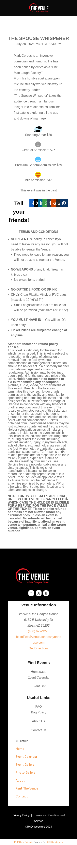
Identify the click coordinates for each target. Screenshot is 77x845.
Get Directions (39, 648)
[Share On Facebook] (33, 203)
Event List (38, 686)
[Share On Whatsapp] (46, 203)
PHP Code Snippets (23, 842)
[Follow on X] (39, 593)
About (20, 780)
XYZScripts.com (55, 842)
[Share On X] (38, 203)
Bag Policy (38, 712)
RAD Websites (36, 826)
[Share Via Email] (60, 203)
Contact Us (38, 730)
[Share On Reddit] (55, 203)
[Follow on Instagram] (46, 593)
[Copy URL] (64, 203)
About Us (38, 721)
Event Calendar (39, 677)
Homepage (38, 671)
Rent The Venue (27, 788)
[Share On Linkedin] (42, 203)
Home (20, 749)
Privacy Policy (21, 815)
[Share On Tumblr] (51, 203)
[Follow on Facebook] (31, 593)
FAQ (38, 706)
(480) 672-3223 (38, 631)
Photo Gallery (25, 772)
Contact (22, 796)
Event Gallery (25, 765)
